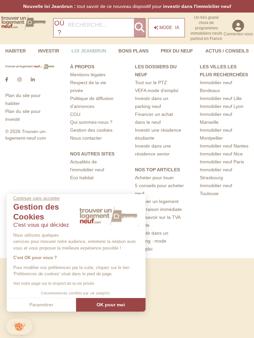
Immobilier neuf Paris (222, 161)
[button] (19, 326)
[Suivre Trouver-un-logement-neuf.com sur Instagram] (19, 80)
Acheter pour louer (154, 177)
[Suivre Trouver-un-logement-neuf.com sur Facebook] (6, 80)
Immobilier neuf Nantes (224, 146)
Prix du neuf (177, 50)
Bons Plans (133, 50)
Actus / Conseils (227, 50)
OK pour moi (111, 304)
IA (169, 27)
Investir (48, 50)
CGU (75, 114)
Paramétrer (41, 304)
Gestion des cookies (91, 130)
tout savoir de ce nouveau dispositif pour (127, 6)
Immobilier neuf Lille (221, 98)
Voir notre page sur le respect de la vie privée (53, 283)
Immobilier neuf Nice (221, 153)
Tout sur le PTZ (151, 82)
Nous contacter (86, 138)
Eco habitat (82, 177)
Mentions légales (88, 74)
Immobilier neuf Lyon (221, 106)
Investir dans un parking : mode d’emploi (151, 241)
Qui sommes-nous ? (91, 122)
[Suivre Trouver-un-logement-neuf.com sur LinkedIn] (33, 80)
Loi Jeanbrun (88, 50)
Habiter (15, 50)
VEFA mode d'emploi (156, 90)
